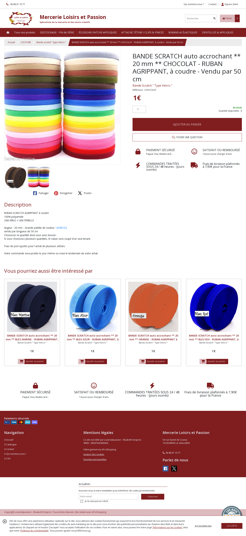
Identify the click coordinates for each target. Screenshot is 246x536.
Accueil (11, 42)
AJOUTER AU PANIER (187, 124)
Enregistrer (65, 193)
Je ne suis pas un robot (96, 501)
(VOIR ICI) (62, 227)
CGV (8, 458)
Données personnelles (94, 459)
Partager (43, 193)
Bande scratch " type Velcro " (51, 42)
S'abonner (152, 496)
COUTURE (26, 42)
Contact (212, 4)
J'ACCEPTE (232, 525)
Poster (87, 193)
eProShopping (99, 512)
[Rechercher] (214, 18)
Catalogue (11, 444)
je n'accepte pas (203, 525)
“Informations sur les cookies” (167, 527)
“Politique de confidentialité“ (34, 530)
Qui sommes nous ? (16, 453)
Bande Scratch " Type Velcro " (152, 85)
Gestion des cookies (93, 454)
